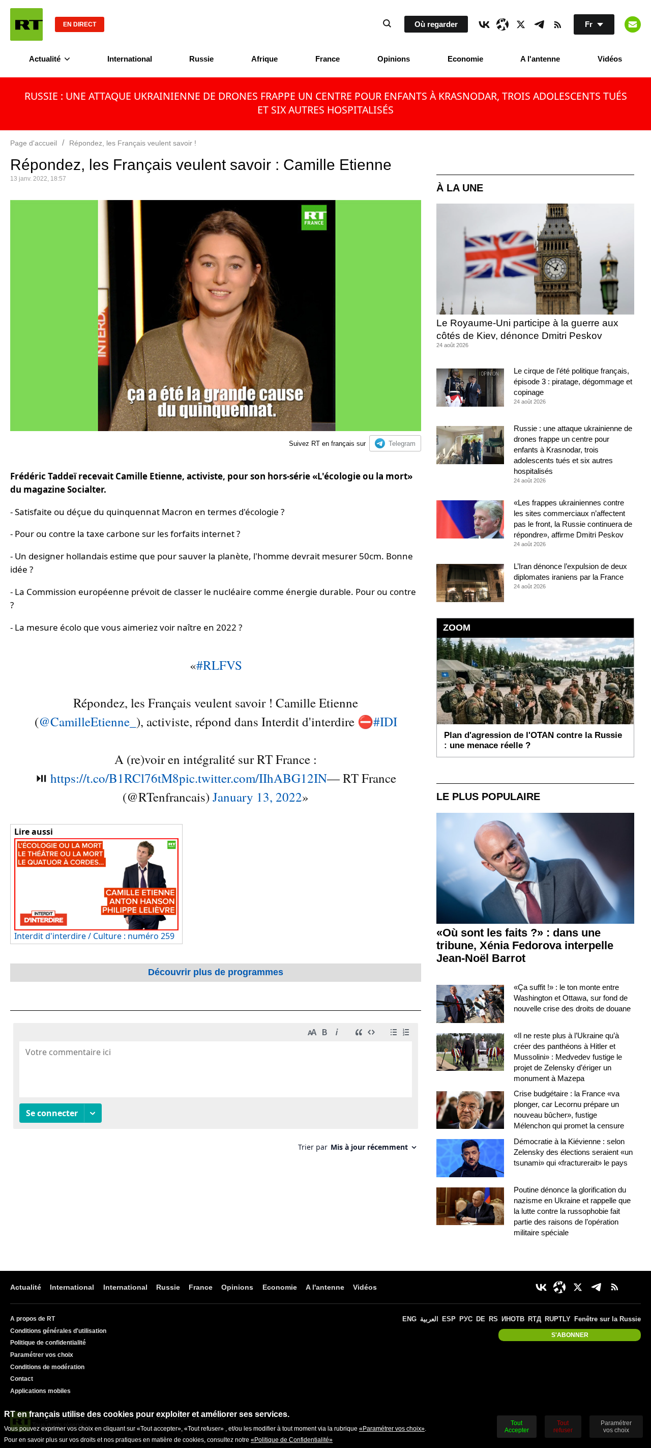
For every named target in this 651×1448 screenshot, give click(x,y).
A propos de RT (32, 1318)
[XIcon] (521, 24)
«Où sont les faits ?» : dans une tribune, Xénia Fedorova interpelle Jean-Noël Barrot (524, 945)
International (129, 58)
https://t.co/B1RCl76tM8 (114, 778)
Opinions (393, 58)
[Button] (633, 24)
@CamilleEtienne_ (87, 721)
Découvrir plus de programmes (215, 972)
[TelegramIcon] (539, 24)
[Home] (26, 24)
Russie (201, 58)
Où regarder (436, 24)
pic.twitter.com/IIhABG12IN (253, 778)
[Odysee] (502, 24)
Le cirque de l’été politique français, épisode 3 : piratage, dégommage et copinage (573, 381)
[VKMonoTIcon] (484, 24)
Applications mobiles (40, 1391)
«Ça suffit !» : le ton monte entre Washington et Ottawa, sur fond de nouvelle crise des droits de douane (572, 998)
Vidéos (610, 58)
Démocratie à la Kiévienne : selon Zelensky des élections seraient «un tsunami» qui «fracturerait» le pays (573, 1152)
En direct (79, 24)
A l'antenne (540, 58)
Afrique (264, 58)
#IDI (385, 721)
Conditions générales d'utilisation (58, 1331)
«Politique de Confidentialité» (292, 1439)
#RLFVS (219, 665)
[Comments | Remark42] (215, 1091)
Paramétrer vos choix (41, 1354)
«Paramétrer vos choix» (392, 1428)
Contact (21, 1378)
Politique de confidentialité (48, 1342)
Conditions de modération (47, 1367)
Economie (465, 58)
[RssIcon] (557, 24)
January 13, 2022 (257, 796)
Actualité (45, 58)
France (327, 58)
